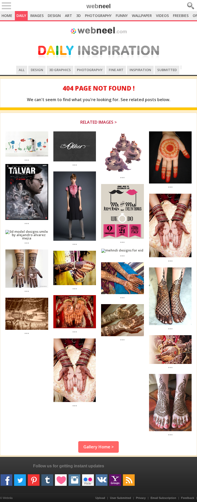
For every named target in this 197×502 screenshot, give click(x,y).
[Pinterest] (34, 478)
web (98, 6)
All (22, 69)
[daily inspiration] (98, 51)
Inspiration (140, 69)
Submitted (167, 69)
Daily (21, 15)
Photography (98, 15)
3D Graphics (60, 69)
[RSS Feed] (129, 478)
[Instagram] (74, 478)
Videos (162, 15)
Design (54, 15)
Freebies (181, 15)
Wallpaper (142, 15)
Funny (122, 15)
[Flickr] (88, 478)
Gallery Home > (98, 447)
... (26, 160)
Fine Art (116, 69)
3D (78, 15)
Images (37, 15)
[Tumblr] (47, 478)
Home (7, 15)
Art (68, 15)
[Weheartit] (61, 478)
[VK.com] (101, 478)
